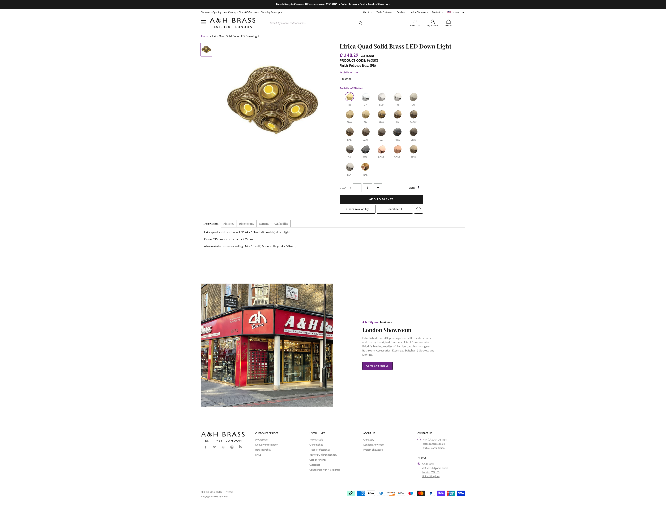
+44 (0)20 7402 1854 (435, 439)
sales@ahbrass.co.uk (434, 443)
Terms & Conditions (211, 492)
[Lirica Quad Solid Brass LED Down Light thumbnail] (206, 49)
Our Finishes (316, 444)
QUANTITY (345, 187)
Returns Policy (263, 449)
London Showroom (418, 12)
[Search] (360, 23)
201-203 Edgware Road (434, 468)
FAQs (258, 454)
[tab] (211, 223)
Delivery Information (266, 444)
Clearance (314, 464)
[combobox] (456, 12)
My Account (261, 439)
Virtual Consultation (434, 448)
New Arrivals (316, 439)
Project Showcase (373, 449)
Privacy (229, 492)
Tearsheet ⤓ (395, 209)
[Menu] (203, 17)
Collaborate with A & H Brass (324, 469)
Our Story (368, 439)
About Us (367, 12)
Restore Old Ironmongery (323, 454)
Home (204, 36)
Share (412, 187)
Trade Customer (384, 12)
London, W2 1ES (430, 472)
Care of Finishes (317, 459)
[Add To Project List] (418, 209)
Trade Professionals (319, 449)
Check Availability (357, 209)
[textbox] (456, 12)
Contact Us (437, 12)
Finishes (400, 12)
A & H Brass (428, 463)
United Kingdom (430, 476)
